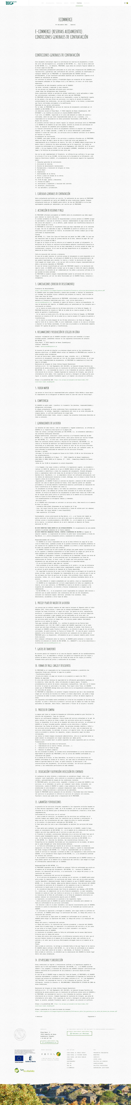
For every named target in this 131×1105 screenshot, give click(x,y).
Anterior (39, 1016)
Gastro (66, 3)
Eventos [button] (79, 3)
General (73, 24)
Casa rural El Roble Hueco (76, 1052)
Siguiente (91, 1016)
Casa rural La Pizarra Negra (77, 1054)
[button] (65, 1093)
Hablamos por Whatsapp (81, 1033)
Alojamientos (50, 3)
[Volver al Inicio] (14, 3)
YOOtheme (56, 1060)
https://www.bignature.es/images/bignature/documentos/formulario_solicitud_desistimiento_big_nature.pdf (70, 290)
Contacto (96, 1057)
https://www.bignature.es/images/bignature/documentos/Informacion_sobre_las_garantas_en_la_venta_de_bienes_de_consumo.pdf (76, 1011)
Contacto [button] (86, 3)
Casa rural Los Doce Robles (76, 1057)
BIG (43, 3)
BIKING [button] (73, 3)
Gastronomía (71, 1061)
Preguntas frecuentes (101, 1052)
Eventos (69, 1059)
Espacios (59, 3)
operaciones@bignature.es (43, 302)
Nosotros (96, 1054)
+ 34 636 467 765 (45, 1038)
